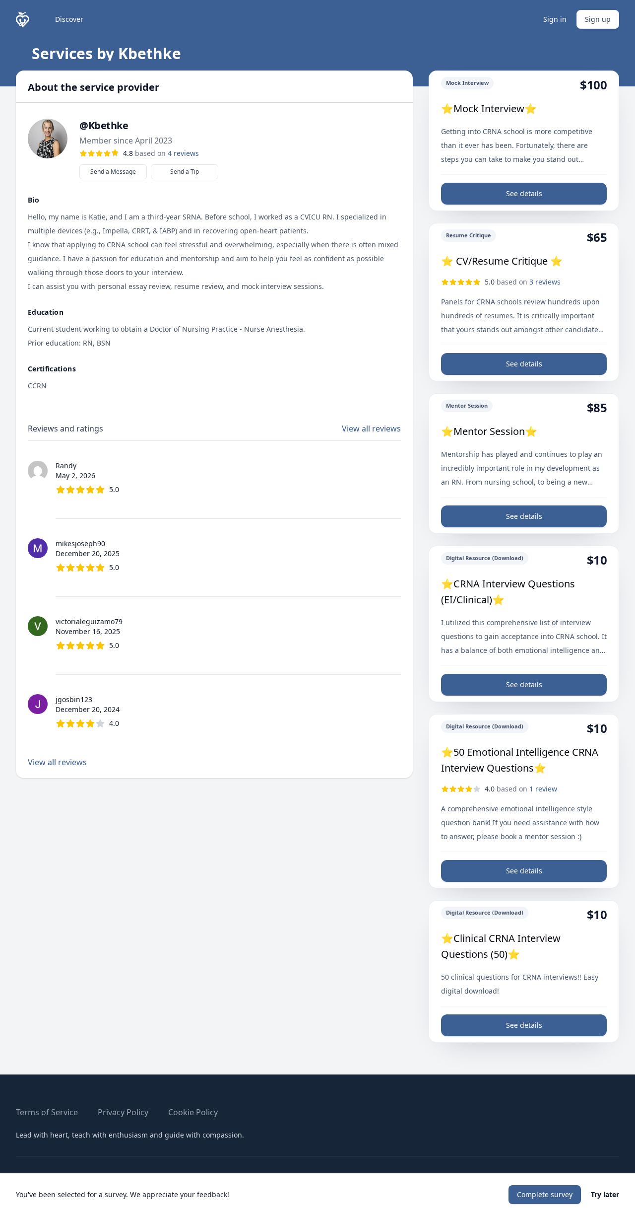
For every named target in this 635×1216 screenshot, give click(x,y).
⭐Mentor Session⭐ (489, 431)
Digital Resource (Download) (484, 558)
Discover (69, 19)
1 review (543, 788)
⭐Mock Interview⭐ (489, 108)
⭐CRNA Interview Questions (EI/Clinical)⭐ (508, 591)
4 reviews (183, 153)
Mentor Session (467, 405)
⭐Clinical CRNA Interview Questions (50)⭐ (501, 946)
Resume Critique (468, 235)
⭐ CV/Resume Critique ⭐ (502, 261)
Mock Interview (467, 82)
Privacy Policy (123, 1112)
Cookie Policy (193, 1112)
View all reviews (371, 428)
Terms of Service (47, 1112)
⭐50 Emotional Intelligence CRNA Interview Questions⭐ (519, 760)
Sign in (555, 19)
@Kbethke (103, 125)
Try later (605, 1194)
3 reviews (545, 281)
